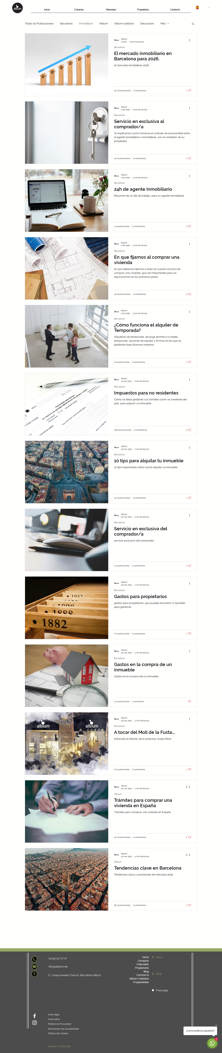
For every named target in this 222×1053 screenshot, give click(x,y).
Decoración (147, 23)
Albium (103, 23)
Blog (146, 971)
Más (163, 23)
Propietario (142, 968)
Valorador (143, 964)
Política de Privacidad (59, 1024)
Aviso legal (53, 1014)
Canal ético (54, 1019)
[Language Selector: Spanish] (203, 7)
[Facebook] (35, 1016)
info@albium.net (58, 966)
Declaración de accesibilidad (63, 1028)
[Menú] (154, 957)
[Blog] (154, 973)
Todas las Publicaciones (39, 23)
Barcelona (66, 23)
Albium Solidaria (139, 978)
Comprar (143, 961)
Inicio (146, 957)
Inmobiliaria (86, 23)
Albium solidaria (124, 23)
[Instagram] (35, 1023)
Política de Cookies (58, 1033)
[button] (193, 24)
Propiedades (141, 982)
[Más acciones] (191, 40)
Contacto (143, 975)
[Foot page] (154, 990)
